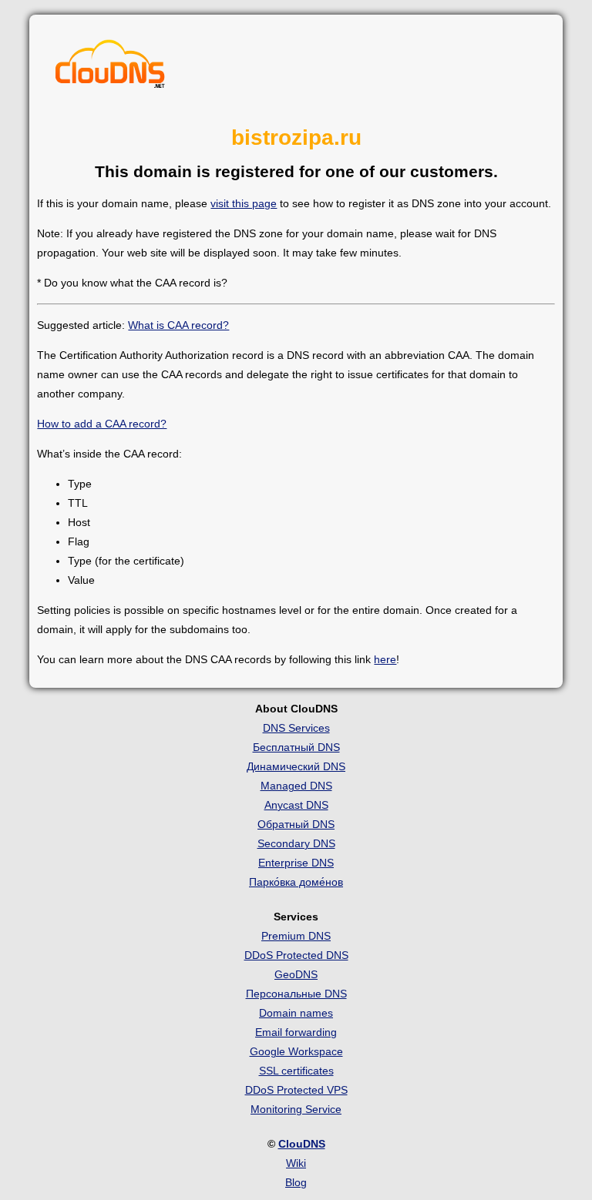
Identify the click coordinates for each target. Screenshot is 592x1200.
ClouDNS (301, 1144)
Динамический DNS (296, 766)
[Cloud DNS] (110, 68)
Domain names (296, 1013)
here (385, 659)
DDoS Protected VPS (296, 1090)
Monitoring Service (296, 1109)
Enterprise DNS (296, 862)
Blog (296, 1182)
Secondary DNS (296, 843)
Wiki (296, 1163)
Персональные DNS (296, 993)
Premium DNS (296, 936)
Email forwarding (296, 1032)
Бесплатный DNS (296, 747)
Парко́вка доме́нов (296, 882)
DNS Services (296, 728)
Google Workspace (296, 1051)
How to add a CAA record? (101, 423)
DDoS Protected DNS (296, 955)
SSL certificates (296, 1070)
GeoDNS (296, 974)
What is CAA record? (178, 325)
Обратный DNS (296, 824)
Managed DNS (296, 785)
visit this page (243, 203)
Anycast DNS (296, 805)
